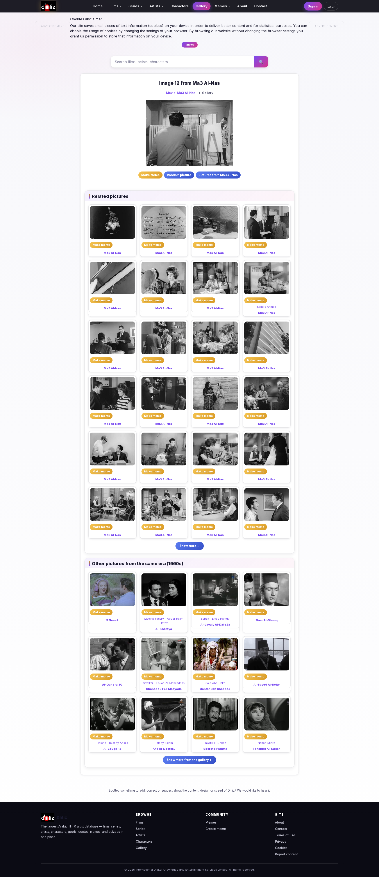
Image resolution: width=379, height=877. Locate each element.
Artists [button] (154, 6)
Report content (286, 854)
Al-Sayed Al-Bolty (267, 684)
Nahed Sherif (266, 742)
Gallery (201, 6)
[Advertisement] (52, 95)
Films (140, 822)
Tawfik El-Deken (215, 742)
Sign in (313, 6)
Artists (140, 835)
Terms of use (285, 835)
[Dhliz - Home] (48, 6)
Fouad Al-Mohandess (170, 683)
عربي (330, 6)
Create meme (216, 829)
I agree (190, 44)
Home (98, 6)
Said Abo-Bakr (215, 683)
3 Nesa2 (112, 620)
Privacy (280, 841)
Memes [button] (221, 6)
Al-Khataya (164, 629)
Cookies (281, 848)
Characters (179, 6)
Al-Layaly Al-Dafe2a (215, 624)
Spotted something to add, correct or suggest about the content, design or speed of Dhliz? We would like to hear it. (189, 790)
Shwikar (148, 683)
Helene (101, 742)
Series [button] (134, 6)
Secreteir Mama (215, 748)
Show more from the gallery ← (189, 760)
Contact (260, 6)
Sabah (205, 618)
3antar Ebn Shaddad (215, 689)
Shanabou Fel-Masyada (164, 689)
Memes (211, 822)
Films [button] (114, 6)
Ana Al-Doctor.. (164, 748)
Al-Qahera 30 (112, 684)
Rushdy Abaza (118, 742)
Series (140, 829)
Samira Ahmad (266, 306)
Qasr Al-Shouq (267, 620)
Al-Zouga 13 (112, 748)
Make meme (101, 244)
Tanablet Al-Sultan (267, 748)
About (242, 6)
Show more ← (189, 546)
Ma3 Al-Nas (112, 253)
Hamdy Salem (164, 742)
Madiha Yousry (154, 618)
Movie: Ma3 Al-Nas (180, 93)
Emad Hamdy (220, 618)
